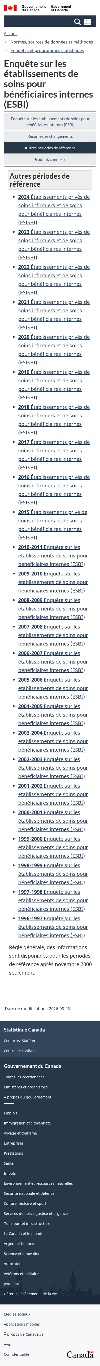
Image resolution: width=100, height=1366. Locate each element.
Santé (9, 1163)
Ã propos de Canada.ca (24, 1334)
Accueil (10, 33)
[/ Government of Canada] (37, 9)
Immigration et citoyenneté (27, 1123)
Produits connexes (50, 159)
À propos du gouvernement (27, 1097)
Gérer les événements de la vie (30, 1293)
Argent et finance (19, 1243)
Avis (7, 1344)
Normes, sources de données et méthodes (52, 42)
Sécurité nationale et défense (29, 1193)
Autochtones (14, 1263)
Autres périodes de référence (50, 147)
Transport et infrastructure (27, 1223)
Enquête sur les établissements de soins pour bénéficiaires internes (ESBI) (50, 121)
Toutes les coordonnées (24, 1077)
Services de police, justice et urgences (36, 1213)
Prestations (13, 1153)
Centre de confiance (21, 1050)
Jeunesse (11, 1283)
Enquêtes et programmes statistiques (47, 50)
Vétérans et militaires (22, 1273)
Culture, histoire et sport (25, 1203)
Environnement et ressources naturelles (38, 1183)
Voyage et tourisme (20, 1133)
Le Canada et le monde (23, 1233)
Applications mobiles (22, 1324)
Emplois (10, 1113)
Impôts (10, 1173)
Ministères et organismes (26, 1087)
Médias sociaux (17, 1314)
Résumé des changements (50, 136)
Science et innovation (22, 1253)
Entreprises (14, 1143)
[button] (50, 21)
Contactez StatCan (19, 1040)
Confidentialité (16, 1354)
